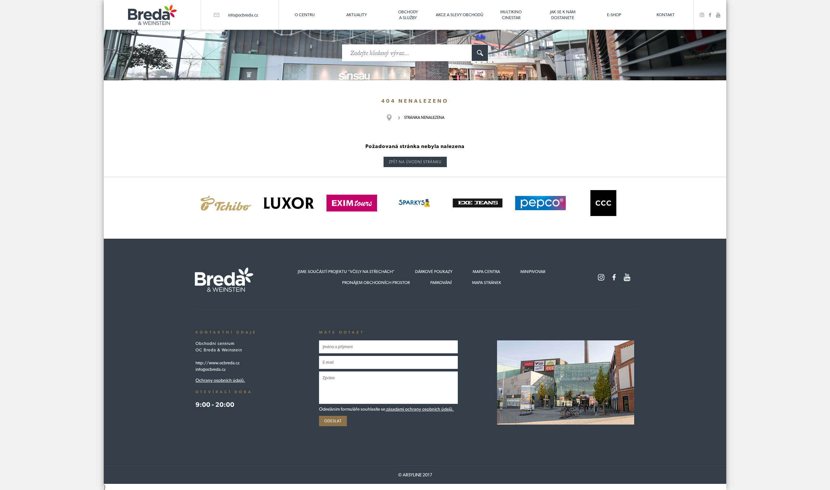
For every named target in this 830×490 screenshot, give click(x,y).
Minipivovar (532, 271)
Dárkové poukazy (433, 271)
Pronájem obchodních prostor (376, 282)
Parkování (441, 282)
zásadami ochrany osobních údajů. (419, 409)
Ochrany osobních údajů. (220, 380)
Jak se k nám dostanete (562, 14)
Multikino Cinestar (511, 14)
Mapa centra (486, 271)
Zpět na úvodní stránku (415, 162)
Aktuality (356, 14)
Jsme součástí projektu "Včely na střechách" (346, 271)
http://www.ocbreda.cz (218, 362)
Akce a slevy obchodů (459, 14)
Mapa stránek (486, 282)
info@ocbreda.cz (243, 15)
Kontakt (666, 14)
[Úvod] (392, 117)
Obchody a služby (408, 14)
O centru (305, 14)
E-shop (614, 14)
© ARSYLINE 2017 (415, 474)
